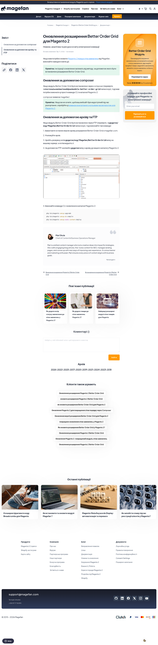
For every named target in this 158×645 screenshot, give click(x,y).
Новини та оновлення (89, 558)
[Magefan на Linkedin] (122, 598)
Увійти (114, 357)
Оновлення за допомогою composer (20, 44)
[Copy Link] (4, 69)
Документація (89, 16)
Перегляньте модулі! (104, 2)
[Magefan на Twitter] (134, 598)
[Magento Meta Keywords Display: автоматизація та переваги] (98, 497)
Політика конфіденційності (126, 554)
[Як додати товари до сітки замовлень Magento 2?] (81, 301)
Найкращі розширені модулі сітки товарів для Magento (106, 314)
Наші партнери (56, 558)
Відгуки (53, 550)
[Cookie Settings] (144, 640)
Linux (83, 550)
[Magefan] (15, 8)
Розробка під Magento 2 (90, 574)
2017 (72, 369)
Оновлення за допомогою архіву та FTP (20, 51)
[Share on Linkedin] (17, 69)
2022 (59, 369)
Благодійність (55, 566)
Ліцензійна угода (122, 546)
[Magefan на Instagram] (140, 598)
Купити (117, 16)
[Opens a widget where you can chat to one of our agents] (8, 641)
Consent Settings (123, 558)
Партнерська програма (59, 554)
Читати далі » (110, 260)
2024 (96, 369)
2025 (66, 369)
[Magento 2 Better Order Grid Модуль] (139, 60)
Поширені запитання (73, 16)
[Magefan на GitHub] (116, 598)
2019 (84, 369)
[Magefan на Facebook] (128, 598)
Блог (119, 9)
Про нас (94, 9)
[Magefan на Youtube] (146, 598)
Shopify (84, 578)
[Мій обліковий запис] (154, 8)
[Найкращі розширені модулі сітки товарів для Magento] (107, 301)
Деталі (38, 16)
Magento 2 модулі (52, 9)
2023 (103, 369)
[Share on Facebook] (10, 69)
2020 (78, 369)
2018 (109, 369)
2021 (90, 369)
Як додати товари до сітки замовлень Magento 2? (80, 314)
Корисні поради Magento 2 (92, 570)
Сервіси (85, 9)
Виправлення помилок (90, 546)
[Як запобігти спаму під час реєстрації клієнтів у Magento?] (138, 497)
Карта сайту (25, 554)
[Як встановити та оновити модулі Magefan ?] (59, 497)
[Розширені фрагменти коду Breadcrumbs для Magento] (20, 497)
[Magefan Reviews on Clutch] (121, 617)
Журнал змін (103, 16)
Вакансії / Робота (88, 566)
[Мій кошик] (145, 8)
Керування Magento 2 (90, 562)
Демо (59, 16)
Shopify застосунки (72, 9)
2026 (53, 369)
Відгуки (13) (49, 16)
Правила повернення (124, 550)
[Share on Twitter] (23, 69)
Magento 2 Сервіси (29, 546)
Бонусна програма (57, 562)
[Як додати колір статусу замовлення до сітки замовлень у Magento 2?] (55, 301)
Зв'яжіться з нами (107, 9)
